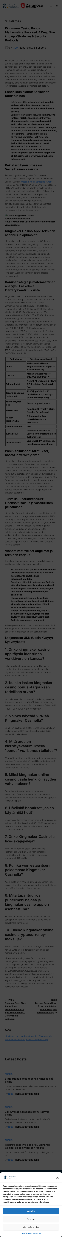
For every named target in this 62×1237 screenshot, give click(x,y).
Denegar (31, 1219)
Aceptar (31, 1211)
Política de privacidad (31, 1233)
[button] (57, 1177)
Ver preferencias (31, 1227)
